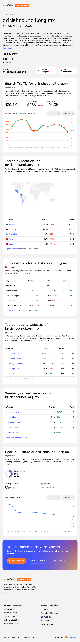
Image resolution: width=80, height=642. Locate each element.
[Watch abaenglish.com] (73, 358)
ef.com (11, 374)
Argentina (13, 234)
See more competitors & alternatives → (19, 379)
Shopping (8, 609)
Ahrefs (73, 637)
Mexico (12, 224)
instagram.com (14, 422)
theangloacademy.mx (16, 364)
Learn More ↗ (58, 560)
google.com (13, 432)
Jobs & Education (11, 620)
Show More (7, 48)
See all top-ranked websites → (16, 437)
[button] (27, 471)
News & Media (10, 613)
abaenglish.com (14, 358)
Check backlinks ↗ (47, 487)
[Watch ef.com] (73, 374)
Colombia (12, 229)
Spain (11, 244)
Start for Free (16, 560)
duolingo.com (13, 369)
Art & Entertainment (12, 623)
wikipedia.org (13, 412)
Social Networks (11, 616)
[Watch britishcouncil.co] (73, 353)
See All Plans (38, 560)
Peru (11, 239)
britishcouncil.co (15, 353)
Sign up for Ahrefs (12, 249)
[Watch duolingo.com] (73, 368)
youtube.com (13, 417)
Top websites (7, 14)
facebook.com (14, 427)
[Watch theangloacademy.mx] (73, 363)
